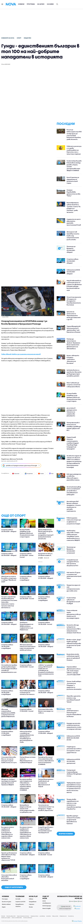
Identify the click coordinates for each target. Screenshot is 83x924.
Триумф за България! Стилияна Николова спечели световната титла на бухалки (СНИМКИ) (46, 760)
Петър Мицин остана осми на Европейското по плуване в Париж (27, 759)
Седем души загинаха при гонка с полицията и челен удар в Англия (74, 749)
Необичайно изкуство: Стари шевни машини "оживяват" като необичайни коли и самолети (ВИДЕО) (73, 535)
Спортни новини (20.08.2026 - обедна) (9, 623)
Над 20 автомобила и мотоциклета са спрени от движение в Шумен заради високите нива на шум (74, 285)
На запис (40, 4)
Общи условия (55, 916)
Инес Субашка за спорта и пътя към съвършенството (73, 384)
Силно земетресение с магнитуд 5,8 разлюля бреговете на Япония (74, 712)
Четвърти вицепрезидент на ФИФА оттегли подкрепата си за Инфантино (26, 626)
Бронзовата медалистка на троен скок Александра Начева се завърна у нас (27, 808)
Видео (4, 907)
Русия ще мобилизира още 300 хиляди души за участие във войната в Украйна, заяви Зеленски (74, 134)
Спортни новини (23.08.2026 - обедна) (8, 530)
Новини (21, 4)
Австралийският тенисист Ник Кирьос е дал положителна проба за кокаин (28, 647)
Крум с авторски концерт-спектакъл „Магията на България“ (73, 359)
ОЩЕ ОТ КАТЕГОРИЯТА (14, 887)
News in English (46, 908)
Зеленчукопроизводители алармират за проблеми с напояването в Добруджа (74, 490)
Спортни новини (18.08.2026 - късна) (27, 666)
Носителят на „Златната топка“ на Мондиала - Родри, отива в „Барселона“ (46, 807)
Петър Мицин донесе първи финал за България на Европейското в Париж (45, 782)
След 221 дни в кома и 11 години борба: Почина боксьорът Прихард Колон (45, 829)
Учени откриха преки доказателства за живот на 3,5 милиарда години (74, 614)
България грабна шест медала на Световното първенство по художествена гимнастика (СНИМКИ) (26, 784)
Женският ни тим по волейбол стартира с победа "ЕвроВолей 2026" (8, 579)
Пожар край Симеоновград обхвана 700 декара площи (74, 773)
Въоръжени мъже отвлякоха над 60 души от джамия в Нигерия (73, 657)
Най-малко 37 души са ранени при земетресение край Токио (74, 575)
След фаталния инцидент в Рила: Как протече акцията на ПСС (73, 562)
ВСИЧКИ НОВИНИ (66, 834)
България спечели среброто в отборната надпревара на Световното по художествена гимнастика (26, 832)
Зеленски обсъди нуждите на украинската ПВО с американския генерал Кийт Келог (74, 628)
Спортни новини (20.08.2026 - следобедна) (44, 598)
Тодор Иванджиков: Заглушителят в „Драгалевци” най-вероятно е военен (74, 329)
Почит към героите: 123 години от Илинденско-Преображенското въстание (74, 301)
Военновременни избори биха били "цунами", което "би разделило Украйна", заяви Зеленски (73, 207)
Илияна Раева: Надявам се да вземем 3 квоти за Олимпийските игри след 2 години (27, 533)
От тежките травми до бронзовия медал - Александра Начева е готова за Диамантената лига (9, 668)
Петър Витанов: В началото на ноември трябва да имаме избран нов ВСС (74, 426)
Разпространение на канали (23, 916)
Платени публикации (27, 917)
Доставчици (42, 916)
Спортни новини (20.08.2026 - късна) (27, 597)
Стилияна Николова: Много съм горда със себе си (45, 711)
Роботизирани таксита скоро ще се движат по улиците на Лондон (74, 520)
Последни (5, 899)
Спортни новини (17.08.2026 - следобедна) (7, 733)
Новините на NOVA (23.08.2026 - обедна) (73, 272)
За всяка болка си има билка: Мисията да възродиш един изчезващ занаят (74, 373)
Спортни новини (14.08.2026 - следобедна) (26, 876)
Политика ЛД (71, 916)
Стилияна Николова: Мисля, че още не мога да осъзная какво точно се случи (9, 759)
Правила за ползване (5, 917)
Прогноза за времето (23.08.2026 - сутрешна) (71, 550)
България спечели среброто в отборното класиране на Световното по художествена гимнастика (7, 832)
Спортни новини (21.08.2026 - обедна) (45, 577)
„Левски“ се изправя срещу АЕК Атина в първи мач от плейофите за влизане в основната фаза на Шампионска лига (46, 670)
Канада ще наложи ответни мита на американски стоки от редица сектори (74, 726)
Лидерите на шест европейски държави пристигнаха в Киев (74, 222)
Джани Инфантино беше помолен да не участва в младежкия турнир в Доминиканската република (45, 534)
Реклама (3, 916)
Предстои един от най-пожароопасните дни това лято (73, 588)
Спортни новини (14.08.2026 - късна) (45, 853)
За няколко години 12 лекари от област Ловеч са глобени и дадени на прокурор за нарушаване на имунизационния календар (74, 461)
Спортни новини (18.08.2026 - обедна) (45, 691)
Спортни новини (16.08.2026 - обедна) (8, 806)
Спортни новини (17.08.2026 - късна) (26, 710)
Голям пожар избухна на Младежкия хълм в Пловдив (73, 600)
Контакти (48, 916)
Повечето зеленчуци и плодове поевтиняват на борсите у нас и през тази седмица (74, 150)
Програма (31, 4)
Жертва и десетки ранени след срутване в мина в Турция (74, 699)
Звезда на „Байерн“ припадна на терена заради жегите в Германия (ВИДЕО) (8, 781)
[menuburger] (2, 4)
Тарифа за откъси (34, 916)
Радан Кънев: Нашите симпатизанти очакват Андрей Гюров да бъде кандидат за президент (73, 443)
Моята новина (6, 904)
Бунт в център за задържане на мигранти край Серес (73, 180)
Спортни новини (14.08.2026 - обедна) (45, 876)
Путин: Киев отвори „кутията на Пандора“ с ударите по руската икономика (74, 685)
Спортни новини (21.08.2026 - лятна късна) (26, 555)
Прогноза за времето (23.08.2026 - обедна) (71, 249)
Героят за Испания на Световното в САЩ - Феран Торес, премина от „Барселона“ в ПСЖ (9, 856)
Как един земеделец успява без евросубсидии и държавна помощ (74, 477)
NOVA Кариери (46, 905)
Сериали (31, 904)
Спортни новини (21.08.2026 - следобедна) (26, 578)
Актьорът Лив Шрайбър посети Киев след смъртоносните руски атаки (73, 235)
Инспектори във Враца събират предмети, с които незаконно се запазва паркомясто (74, 506)
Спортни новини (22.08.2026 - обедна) (8, 554)
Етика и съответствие (17, 917)
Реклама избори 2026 (10, 916)
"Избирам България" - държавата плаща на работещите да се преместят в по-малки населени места (74, 787)
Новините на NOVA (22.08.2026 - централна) (73, 761)
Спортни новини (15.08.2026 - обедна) (27, 853)
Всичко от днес (6, 901)
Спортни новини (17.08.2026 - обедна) (45, 732)
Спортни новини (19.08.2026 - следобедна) (7, 646)
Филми (31, 907)
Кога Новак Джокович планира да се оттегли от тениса (27, 692)
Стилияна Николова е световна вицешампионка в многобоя (9, 877)
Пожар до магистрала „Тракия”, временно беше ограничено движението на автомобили (73, 343)
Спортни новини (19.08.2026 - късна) (45, 623)
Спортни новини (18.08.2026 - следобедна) (7, 692)
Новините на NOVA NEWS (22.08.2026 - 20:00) (73, 738)
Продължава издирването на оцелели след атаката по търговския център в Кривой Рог (74, 804)
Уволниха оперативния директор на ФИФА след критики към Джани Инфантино (8, 713)
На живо (50, 4)
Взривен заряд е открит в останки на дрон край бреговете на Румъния (73, 819)
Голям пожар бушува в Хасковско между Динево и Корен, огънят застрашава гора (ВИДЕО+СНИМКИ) (74, 165)
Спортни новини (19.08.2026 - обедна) (45, 645)
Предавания (32, 901)
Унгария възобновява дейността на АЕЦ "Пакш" (73, 193)
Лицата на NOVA (20, 901)
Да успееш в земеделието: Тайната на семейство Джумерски (72, 411)
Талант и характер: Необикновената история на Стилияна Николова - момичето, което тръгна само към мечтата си (9, 602)
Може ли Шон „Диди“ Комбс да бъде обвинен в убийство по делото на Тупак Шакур (74, 643)
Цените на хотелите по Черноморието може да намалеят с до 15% (74, 315)
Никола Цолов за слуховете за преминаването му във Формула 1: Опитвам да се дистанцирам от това (27, 737)
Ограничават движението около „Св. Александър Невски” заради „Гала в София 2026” (74, 670)
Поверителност (63, 916)
